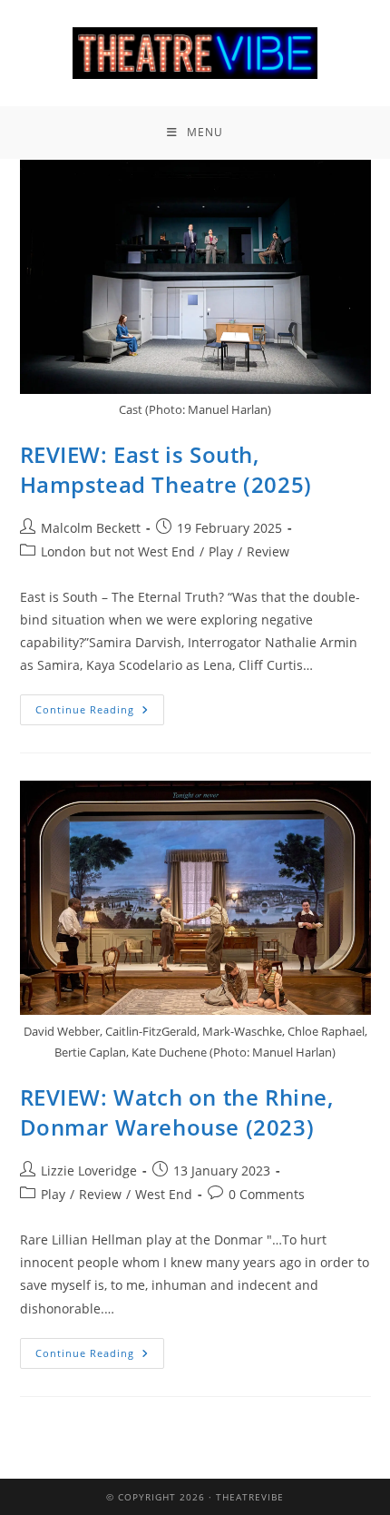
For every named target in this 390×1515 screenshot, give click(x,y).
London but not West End (118, 551)
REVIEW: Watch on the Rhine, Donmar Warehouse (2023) (177, 1112)
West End (163, 1194)
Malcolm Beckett (91, 527)
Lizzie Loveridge (89, 1170)
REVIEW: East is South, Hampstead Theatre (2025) (166, 469)
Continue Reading (99, 705)
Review (268, 551)
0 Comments (267, 1194)
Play (221, 551)
